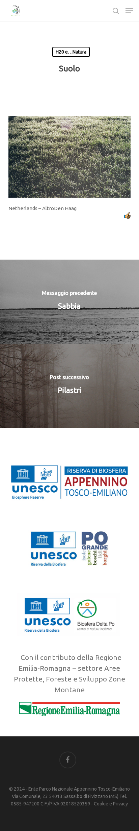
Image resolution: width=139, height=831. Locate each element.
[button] (129, 10)
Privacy (120, 803)
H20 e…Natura (71, 52)
